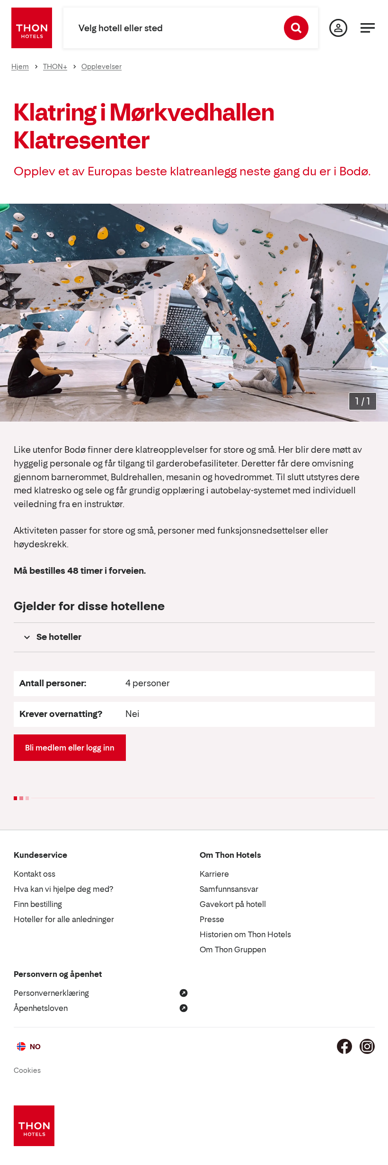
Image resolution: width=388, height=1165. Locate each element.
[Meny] (368, 28)
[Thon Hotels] (31, 28)
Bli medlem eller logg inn (70, 747)
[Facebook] (344, 1046)
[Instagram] (367, 1046)
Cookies (27, 1070)
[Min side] (338, 28)
